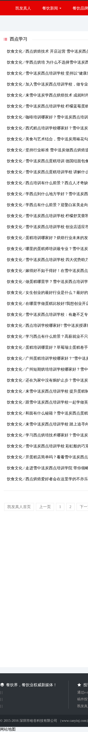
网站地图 (8, 729)
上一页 (45, 507)
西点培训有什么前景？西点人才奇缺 (56, 183)
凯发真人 (23, 8)
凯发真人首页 (19, 507)
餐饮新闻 (50, 8)
